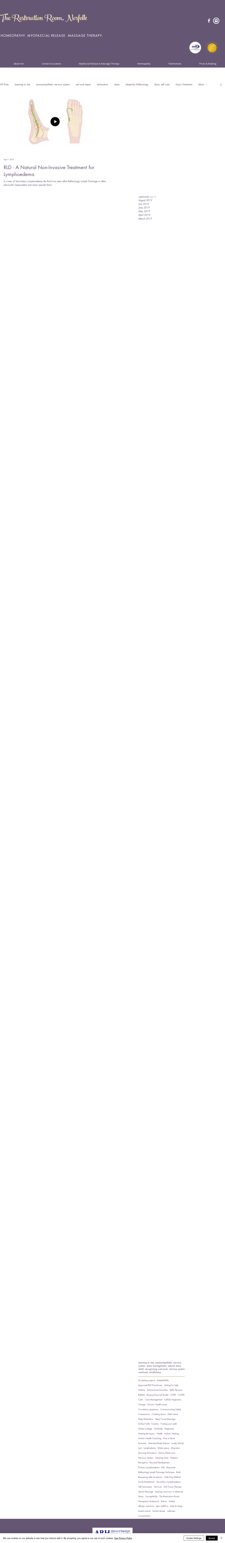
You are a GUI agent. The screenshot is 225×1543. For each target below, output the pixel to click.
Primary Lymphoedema (148, 1467)
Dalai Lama (173, 1414)
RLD (163, 1467)
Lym (140, 1447)
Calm (140, 1399)
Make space (163, 1447)
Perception (143, 1462)
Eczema (155, 1423)
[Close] (221, 1538)
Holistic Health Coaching (149, 1438)
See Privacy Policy (123, 1538)
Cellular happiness (172, 1399)
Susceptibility (151, 1496)
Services (158, 1486)
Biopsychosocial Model (157, 1394)
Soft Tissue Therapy (173, 1486)
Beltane (141, 1394)
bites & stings (176, 1506)
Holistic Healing (171, 1433)
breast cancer (144, 1510)
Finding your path (169, 1423)
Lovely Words (177, 1443)
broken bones (159, 1510)
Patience (174, 1457)
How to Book (169, 1438)
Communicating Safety (170, 1409)
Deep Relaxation (145, 1419)
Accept (211, 1538)
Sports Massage (145, 1491)
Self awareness (145, 1486)
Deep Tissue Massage (165, 1419)
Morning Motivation (147, 1452)
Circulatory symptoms (148, 1409)
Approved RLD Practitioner (150, 1385)
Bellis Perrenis (176, 1389)
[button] (221, 85)
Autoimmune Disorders (157, 1389)
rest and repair (83, 84)
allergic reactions (146, 1506)
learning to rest (22, 84)
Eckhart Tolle (144, 1423)
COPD (173, 1394)
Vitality (172, 1501)
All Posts (4, 84)
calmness (171, 1510)
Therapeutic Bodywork (148, 1501)
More (201, 84)
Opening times (162, 1457)
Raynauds (171, 1467)
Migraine (175, 1447)
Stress (141, 1496)
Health (159, 1433)
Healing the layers (146, 1433)
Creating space (159, 1414)
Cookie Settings (193, 1538)
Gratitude (158, 1428)
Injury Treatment (184, 84)
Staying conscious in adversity (169, 1491)
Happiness (169, 1428)
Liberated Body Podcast (159, 1443)
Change (141, 1404)
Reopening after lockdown (150, 1477)
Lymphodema (150, 1447)
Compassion (144, 1414)
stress (117, 84)
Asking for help (171, 1385)
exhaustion (102, 84)
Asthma (141, 1389)
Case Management (153, 1399)
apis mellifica (162, 1506)
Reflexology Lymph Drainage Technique (156, 1472)
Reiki (178, 1472)
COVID (181, 1394)
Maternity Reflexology (137, 84)
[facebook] (209, 20)
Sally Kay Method (172, 1477)
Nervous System (145, 1457)
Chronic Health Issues (157, 1404)
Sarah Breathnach (146, 1481)
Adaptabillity (163, 1380)
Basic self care (162, 84)
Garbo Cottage (145, 1428)
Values (164, 1501)
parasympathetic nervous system (53, 84)
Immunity (142, 1443)
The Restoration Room (169, 1496)
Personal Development (159, 1462)
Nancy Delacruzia (166, 1452)
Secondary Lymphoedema (168, 1481)
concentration (144, 1515)
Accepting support (146, 1380)
